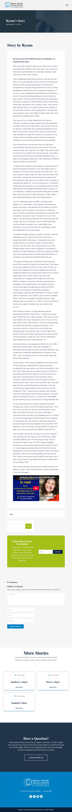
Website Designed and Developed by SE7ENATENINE (36, 810)
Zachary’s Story (19, 682)
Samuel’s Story (19, 703)
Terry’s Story (53, 682)
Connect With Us (36, 757)
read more (19, 687)
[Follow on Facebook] (30, 796)
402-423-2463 (47, 791)
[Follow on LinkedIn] (41, 796)
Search (28, 526)
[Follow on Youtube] (37, 796)
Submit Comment (15, 626)
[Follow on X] (34, 796)
